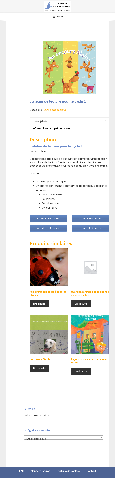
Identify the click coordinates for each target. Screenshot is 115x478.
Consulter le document (48, 218)
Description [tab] (39, 121)
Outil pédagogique (55, 109)
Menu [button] (60, 16)
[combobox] (63, 437)
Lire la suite (39, 304)
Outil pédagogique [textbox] (62, 439)
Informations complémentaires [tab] (51, 128)
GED (57, 6)
